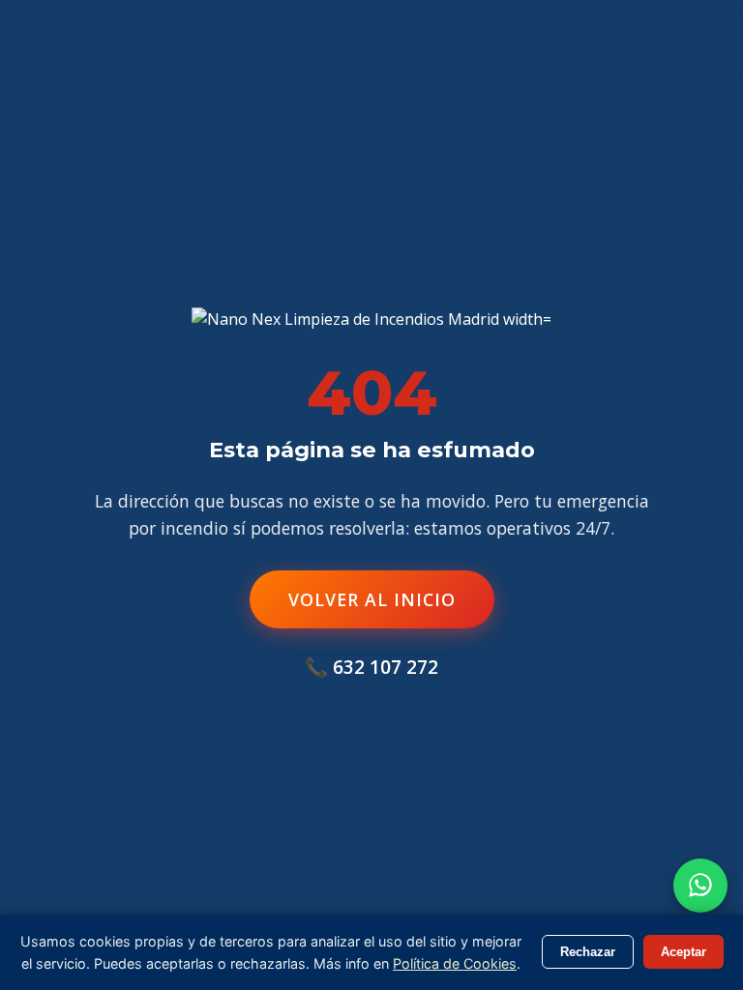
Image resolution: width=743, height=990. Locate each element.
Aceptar (683, 952)
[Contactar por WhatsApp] (700, 886)
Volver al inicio (372, 599)
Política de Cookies (455, 963)
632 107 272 (385, 667)
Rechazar (587, 952)
